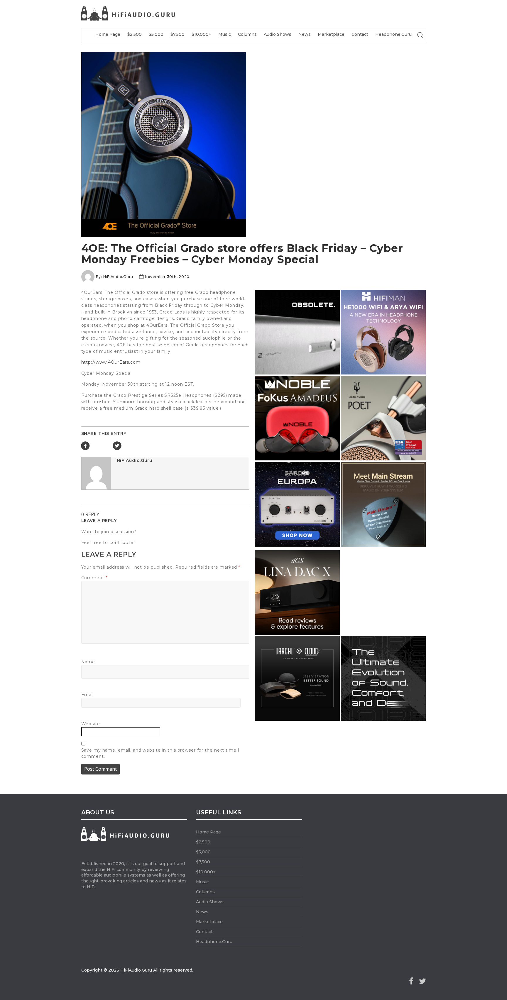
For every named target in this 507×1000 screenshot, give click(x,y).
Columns (247, 34)
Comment (94, 577)
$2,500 (134, 34)
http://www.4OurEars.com (111, 362)
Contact (359, 34)
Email (87, 694)
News (304, 34)
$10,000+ (201, 34)
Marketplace (331, 34)
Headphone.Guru (393, 34)
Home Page (107, 34)
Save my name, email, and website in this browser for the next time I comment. (160, 753)
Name (88, 662)
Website (90, 723)
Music (224, 34)
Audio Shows (277, 34)
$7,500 (177, 34)
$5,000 (156, 34)
